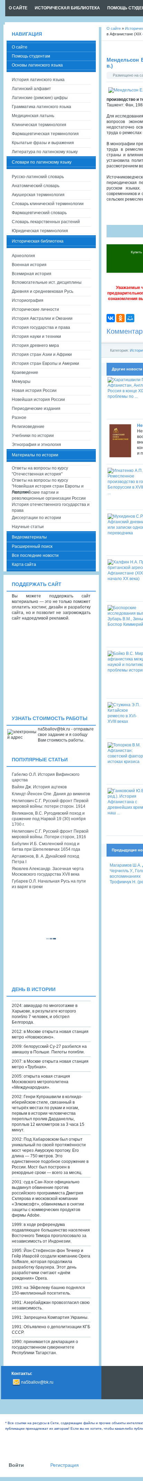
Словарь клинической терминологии (48, 203)
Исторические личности (35, 309)
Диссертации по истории (36, 517)
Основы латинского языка (37, 65)
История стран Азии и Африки (42, 354)
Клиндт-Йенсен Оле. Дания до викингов (51, 793)
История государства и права (41, 327)
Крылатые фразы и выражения (43, 142)
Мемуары (21, 381)
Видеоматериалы (29, 537)
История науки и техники (36, 336)
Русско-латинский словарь (38, 176)
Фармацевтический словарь (39, 212)
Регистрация (64, 1465)
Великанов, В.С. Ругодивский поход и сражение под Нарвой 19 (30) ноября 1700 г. (49, 819)
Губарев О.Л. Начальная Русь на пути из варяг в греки (49, 884)
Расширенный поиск (32, 546)
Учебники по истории (33, 435)
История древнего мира (35, 345)
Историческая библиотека (38, 241)
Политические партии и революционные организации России (49, 495)
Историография (27, 300)
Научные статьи (28, 526)
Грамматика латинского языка (41, 106)
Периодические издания (36, 408)
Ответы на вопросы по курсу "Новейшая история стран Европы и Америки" (48, 483)
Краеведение (25, 372)
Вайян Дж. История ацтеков (39, 787)
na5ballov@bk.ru (37, 1382)
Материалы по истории (35, 455)
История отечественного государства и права (51, 507)
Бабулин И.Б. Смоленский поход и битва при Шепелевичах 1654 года (46, 846)
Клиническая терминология (39, 124)
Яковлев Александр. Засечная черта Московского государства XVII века (48, 871)
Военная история (29, 264)
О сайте (19, 47)
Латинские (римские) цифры (40, 97)
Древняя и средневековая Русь (42, 291)
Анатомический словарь (35, 185)
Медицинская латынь (33, 115)
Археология (23, 255)
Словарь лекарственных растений (46, 221)
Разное (19, 417)
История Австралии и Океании (42, 318)
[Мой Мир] (130, 318)
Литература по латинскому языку (45, 151)
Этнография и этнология (36, 444)
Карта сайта (24, 564)
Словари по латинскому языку (42, 162)
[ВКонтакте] (111, 318)
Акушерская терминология (38, 194)
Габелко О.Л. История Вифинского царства (45, 777)
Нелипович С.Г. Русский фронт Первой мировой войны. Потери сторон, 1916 (50, 834)
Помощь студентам (31, 56)
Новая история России (34, 390)
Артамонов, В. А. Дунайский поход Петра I (45, 859)
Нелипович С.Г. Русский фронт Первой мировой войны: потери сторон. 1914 (50, 803)
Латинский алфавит (31, 88)
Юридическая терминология (40, 230)
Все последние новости (35, 555)
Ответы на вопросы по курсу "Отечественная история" (40, 471)
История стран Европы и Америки (45, 363)
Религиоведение (28, 426)
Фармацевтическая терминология (45, 133)
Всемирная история (31, 273)
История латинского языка (38, 79)
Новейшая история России (38, 399)
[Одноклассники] (120, 318)
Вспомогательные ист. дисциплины (47, 282)
